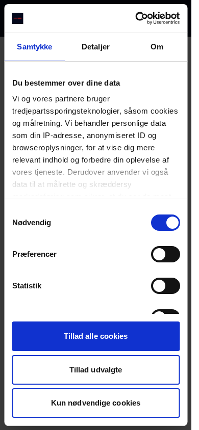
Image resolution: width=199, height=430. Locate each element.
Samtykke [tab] (34, 46)
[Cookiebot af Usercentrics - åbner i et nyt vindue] (136, 18)
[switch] (165, 254)
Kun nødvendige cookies (95, 402)
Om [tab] (157, 46)
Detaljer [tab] (96, 46)
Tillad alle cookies (96, 336)
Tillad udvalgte (95, 369)
